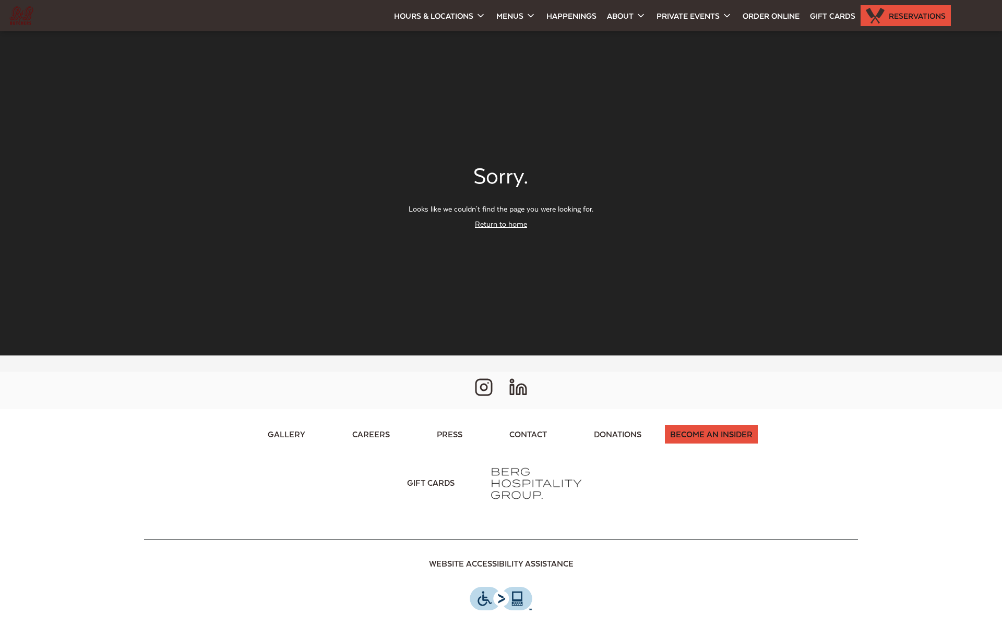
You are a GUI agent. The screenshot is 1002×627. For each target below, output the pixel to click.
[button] (440, 15)
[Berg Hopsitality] (535, 482)
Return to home (501, 224)
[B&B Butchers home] (55, 16)
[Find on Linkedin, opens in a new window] (518, 390)
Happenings (571, 15)
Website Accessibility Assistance (501, 563)
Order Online (771, 15)
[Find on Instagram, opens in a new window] (483, 390)
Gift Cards (832, 15)
